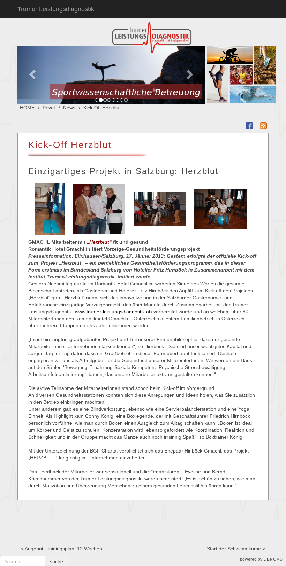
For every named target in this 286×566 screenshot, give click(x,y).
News (69, 107)
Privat (49, 107)
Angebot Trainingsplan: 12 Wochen (63, 548)
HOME (27, 107)
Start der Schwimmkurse (234, 548)
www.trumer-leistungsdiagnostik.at (112, 311)
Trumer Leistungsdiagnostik (55, 9)
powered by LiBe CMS (261, 559)
